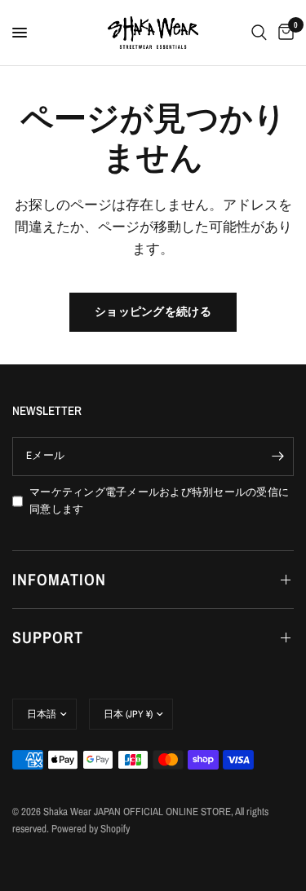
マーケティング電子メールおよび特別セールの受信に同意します (159, 500)
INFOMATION (59, 579)
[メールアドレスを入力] (277, 456)
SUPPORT (47, 637)
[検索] (259, 32)
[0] (283, 32)
